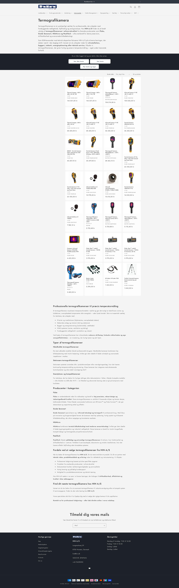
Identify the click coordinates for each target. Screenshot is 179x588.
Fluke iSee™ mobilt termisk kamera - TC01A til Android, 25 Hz (131, 250)
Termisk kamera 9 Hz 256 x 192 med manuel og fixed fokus (74, 188)
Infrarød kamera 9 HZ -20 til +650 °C (130, 93)
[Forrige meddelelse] (39, 2)
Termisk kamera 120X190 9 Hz (128, 187)
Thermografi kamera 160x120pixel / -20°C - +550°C (131, 218)
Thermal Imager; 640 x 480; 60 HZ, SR (74, 93)
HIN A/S (67, 583)
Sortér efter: (110, 74)
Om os (40, 561)
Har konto (100, 61)
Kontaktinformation (96, 583)
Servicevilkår (115, 583)
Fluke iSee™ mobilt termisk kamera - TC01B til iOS (93, 250)
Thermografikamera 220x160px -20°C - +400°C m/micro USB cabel (92, 219)
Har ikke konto (79, 61)
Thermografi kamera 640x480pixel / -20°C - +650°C (112, 94)
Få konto (40, 558)
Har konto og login (89, 67)
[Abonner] (104, 525)
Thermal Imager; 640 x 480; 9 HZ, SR (93, 93)
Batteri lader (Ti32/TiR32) (90, 279)
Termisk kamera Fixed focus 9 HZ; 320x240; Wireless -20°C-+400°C (93, 152)
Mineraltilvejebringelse (45, 551)
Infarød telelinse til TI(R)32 (72, 217)
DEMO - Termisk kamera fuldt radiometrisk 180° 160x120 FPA (74, 152)
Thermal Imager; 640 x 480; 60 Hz (74, 123)
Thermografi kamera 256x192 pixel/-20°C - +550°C (111, 218)
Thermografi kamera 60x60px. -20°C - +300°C (73, 284)
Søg (39, 541)
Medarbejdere (42, 544)
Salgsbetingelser (43, 548)
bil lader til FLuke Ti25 (112, 278)
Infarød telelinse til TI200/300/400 (91, 187)
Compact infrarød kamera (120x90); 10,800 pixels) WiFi (73, 250)
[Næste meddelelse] (140, 2)
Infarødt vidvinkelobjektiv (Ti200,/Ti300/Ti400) (111, 188)
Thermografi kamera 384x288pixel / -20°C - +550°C (112, 152)
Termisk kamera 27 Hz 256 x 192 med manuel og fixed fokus (131, 158)
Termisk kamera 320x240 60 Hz (129, 123)
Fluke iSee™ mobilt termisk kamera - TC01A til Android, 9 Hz (112, 250)
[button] (42, 13)
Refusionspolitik (106, 583)
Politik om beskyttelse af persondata (80, 583)
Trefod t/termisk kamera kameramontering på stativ (131, 280)
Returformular (42, 554)
